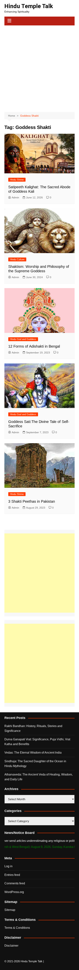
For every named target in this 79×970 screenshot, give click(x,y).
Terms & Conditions (17, 927)
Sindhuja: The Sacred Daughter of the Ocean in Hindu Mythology (35, 764)
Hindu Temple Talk (28, 6)
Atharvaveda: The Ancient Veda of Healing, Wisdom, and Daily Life (38, 777)
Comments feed (14, 883)
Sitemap (9, 909)
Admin (15, 197)
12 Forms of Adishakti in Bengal (34, 346)
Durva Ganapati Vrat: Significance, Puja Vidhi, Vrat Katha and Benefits (37, 742)
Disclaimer (11, 945)
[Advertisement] (39, 66)
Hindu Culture (17, 259)
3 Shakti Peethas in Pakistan (31, 501)
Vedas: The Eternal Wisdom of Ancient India (33, 752)
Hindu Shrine (17, 179)
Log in (8, 866)
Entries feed (12, 874)
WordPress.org (14, 892)
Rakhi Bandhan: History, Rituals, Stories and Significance (33, 728)
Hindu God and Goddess (23, 339)
